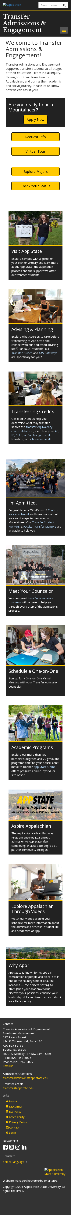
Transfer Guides (22, 353)
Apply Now (35, 119)
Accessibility (16, 1117)
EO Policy (14, 1111)
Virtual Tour (35, 151)
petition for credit (40, 439)
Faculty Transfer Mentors (39, 526)
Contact (14, 1127)
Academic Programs (32, 747)
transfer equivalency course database (31, 429)
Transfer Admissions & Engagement (24, 23)
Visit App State (26, 251)
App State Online (44, 767)
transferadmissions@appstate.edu (25, 1078)
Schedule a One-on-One (33, 671)
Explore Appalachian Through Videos (32, 908)
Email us (8, 1066)
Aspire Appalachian (31, 826)
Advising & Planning (32, 329)
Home (12, 1101)
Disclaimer (15, 1106)
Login (12, 1132)
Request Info (35, 137)
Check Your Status (35, 186)
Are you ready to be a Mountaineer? (31, 107)
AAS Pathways (48, 353)
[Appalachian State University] (18, 5)
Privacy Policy (17, 1122)
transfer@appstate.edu (18, 1088)
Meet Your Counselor (31, 591)
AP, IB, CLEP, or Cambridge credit (35, 433)
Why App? (19, 965)
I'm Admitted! (23, 503)
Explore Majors (35, 171)
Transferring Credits (32, 411)
